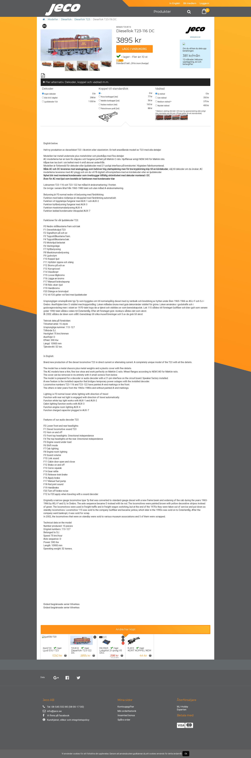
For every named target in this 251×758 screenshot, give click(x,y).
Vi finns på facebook (58, 715)
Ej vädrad (161, 94)
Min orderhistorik (127, 711)
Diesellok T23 (82, 19)
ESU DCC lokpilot (51, 98)
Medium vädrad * (164, 102)
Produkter (162, 11)
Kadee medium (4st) (109, 105)
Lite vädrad (162, 98)
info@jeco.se (54, 711)
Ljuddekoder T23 (51, 102)
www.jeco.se (195, 37)
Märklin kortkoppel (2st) (110, 101)
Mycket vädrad (163, 106)
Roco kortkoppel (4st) (109, 97)
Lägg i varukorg (134, 49)
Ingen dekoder (50, 94)
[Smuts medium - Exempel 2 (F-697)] (167, 117)
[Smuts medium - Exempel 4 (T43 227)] (184, 117)
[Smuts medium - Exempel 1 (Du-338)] (159, 117)
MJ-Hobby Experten (182, 707)
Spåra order (124, 719)
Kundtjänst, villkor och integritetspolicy (68, 719)
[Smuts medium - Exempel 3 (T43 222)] (176, 117)
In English (174, 3)
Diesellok (66, 19)
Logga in (204, 3)
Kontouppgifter (126, 706)
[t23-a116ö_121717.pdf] (43, 74)
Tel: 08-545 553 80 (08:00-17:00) (65, 706)
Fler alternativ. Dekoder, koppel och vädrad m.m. (77, 82)
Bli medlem (189, 3)
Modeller (53, 19)
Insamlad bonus (126, 715)
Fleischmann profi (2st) (110, 109)
